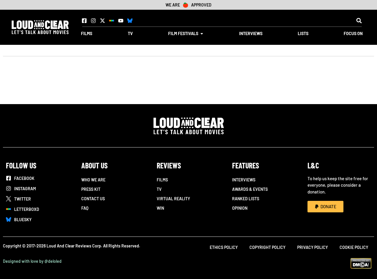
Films (162, 179)
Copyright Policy (267, 247)
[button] (359, 20)
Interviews (243, 179)
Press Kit (90, 189)
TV (159, 189)
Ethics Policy (224, 247)
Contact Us (93, 198)
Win (160, 208)
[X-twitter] (102, 20)
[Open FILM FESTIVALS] (202, 33)
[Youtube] (120, 20)
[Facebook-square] (84, 20)
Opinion (239, 208)
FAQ (84, 208)
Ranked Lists (245, 198)
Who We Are (93, 179)
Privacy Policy (312, 247)
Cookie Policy (354, 247)
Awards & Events (250, 189)
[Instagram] (93, 20)
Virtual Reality (173, 198)
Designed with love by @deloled (32, 261)
